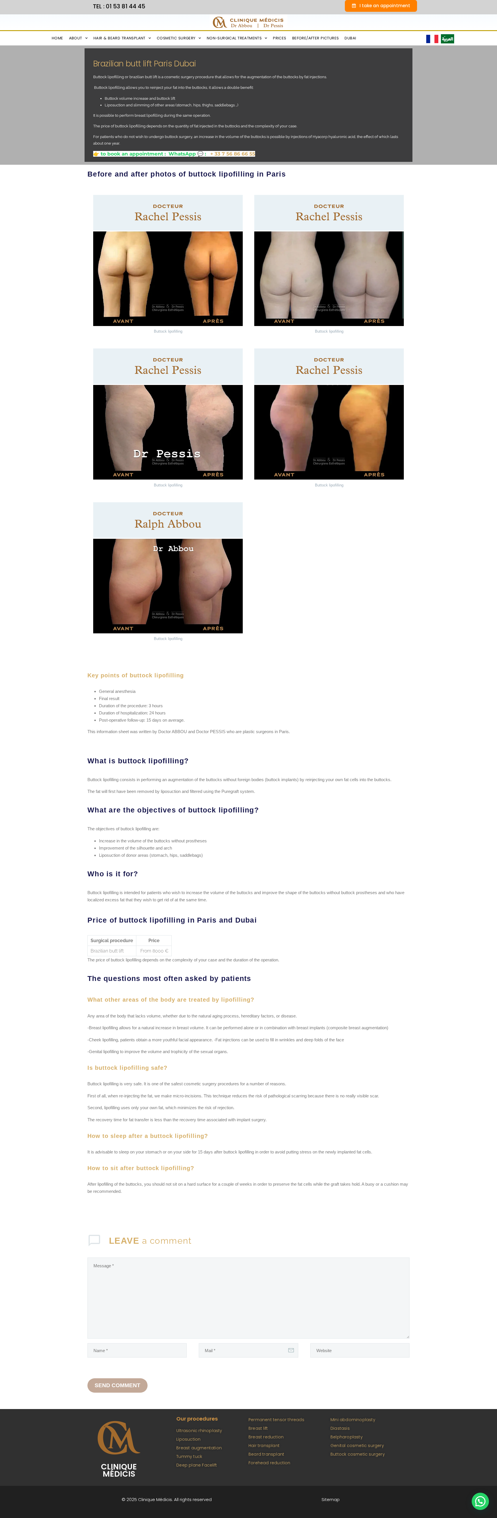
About (75, 38)
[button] (480, 1501)
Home (57, 38)
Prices (279, 38)
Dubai (350, 38)
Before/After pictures (315, 38)
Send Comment (117, 1385)
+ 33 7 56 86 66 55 (232, 154)
